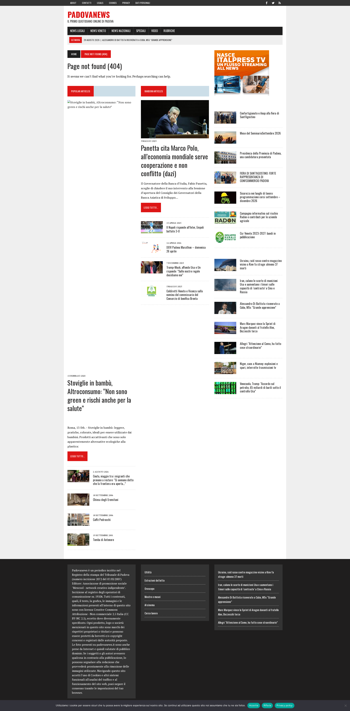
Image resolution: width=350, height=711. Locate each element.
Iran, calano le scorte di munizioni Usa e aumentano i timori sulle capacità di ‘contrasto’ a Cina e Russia (259, 286)
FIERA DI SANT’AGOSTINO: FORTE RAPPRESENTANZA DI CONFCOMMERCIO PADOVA (258, 177)
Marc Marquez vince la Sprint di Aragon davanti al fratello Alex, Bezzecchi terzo (257, 327)
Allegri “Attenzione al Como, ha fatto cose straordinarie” (260, 345)
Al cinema (150, 605)
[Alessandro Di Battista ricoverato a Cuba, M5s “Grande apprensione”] (225, 311)
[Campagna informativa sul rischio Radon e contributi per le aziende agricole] (225, 221)
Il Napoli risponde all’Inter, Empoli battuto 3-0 (185, 229)
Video (154, 31)
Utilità (148, 572)
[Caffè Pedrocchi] (78, 523)
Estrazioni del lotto (155, 580)
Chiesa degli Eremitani (105, 499)
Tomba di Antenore (103, 540)
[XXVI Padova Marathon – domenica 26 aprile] (152, 251)
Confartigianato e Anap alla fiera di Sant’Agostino (259, 115)
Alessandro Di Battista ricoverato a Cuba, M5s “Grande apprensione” (260, 305)
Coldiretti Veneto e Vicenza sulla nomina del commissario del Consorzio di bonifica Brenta (184, 295)
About (73, 2)
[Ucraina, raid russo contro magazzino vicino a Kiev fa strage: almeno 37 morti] (225, 268)
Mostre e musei (153, 597)
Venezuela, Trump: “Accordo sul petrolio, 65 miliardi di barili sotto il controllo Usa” (260, 388)
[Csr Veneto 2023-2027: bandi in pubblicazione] (225, 241)
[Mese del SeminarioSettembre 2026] (225, 141)
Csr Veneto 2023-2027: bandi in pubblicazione (258, 235)
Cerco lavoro (151, 613)
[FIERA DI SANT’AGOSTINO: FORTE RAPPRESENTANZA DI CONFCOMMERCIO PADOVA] (225, 181)
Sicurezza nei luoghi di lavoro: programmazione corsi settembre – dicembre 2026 (260, 197)
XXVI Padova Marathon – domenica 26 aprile (186, 249)
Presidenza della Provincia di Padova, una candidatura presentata (260, 155)
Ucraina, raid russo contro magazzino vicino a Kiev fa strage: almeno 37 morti (261, 264)
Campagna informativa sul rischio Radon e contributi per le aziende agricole (259, 217)
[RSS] (280, 2)
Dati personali (142, 2)
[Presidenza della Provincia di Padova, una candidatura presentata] (225, 161)
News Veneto (98, 31)
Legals (100, 2)
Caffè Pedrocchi (102, 520)
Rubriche (169, 31)
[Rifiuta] (345, 705)
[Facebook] (266, 2)
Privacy (126, 2)
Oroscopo (149, 588)
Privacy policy (285, 705)
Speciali (141, 31)
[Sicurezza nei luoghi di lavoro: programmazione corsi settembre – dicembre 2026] (225, 201)
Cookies (113, 2)
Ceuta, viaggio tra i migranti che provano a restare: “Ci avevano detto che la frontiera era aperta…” (113, 480)
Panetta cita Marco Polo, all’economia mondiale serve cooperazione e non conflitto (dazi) (174, 160)
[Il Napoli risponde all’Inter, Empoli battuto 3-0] (152, 231)
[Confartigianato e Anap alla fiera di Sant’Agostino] (225, 121)
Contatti (86, 2)
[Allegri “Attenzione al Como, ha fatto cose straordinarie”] (225, 351)
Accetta (253, 705)
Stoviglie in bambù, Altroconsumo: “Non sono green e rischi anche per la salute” (99, 395)
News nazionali (121, 31)
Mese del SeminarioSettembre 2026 (260, 133)
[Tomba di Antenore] (78, 543)
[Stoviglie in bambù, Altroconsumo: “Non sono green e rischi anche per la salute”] (101, 371)
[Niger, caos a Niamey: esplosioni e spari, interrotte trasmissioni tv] (225, 372)
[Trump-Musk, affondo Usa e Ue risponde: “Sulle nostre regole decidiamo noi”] (152, 271)
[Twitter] (273, 2)
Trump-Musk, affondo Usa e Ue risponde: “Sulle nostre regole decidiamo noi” (183, 271)
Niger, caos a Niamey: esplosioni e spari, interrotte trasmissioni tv (259, 366)
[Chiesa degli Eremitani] (78, 503)
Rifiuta (267, 705)
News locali (77, 31)
